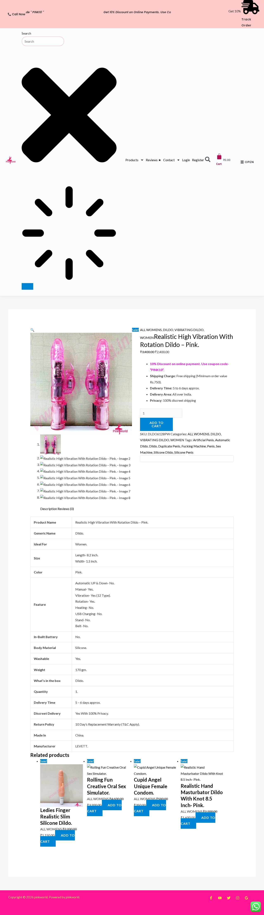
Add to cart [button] (57, 838)
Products (131, 160)
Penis (211, 446)
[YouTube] (220, 898)
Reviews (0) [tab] (66, 509)
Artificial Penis (203, 440)
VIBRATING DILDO (189, 330)
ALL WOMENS (151, 330)
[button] (32, 330)
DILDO (168, 330)
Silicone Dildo (163, 452)
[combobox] (43, 41)
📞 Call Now (16, 14)
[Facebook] (211, 898)
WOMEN (147, 338)
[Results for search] (69, 234)
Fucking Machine (194, 446)
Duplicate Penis (169, 446)
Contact (169, 160)
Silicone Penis (183, 452)
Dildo (153, 446)
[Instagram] (237, 898)
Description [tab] (48, 509)
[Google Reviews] (246, 898)
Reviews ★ (153, 160)
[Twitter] (229, 898)
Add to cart (157, 424)
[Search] (27, 286)
